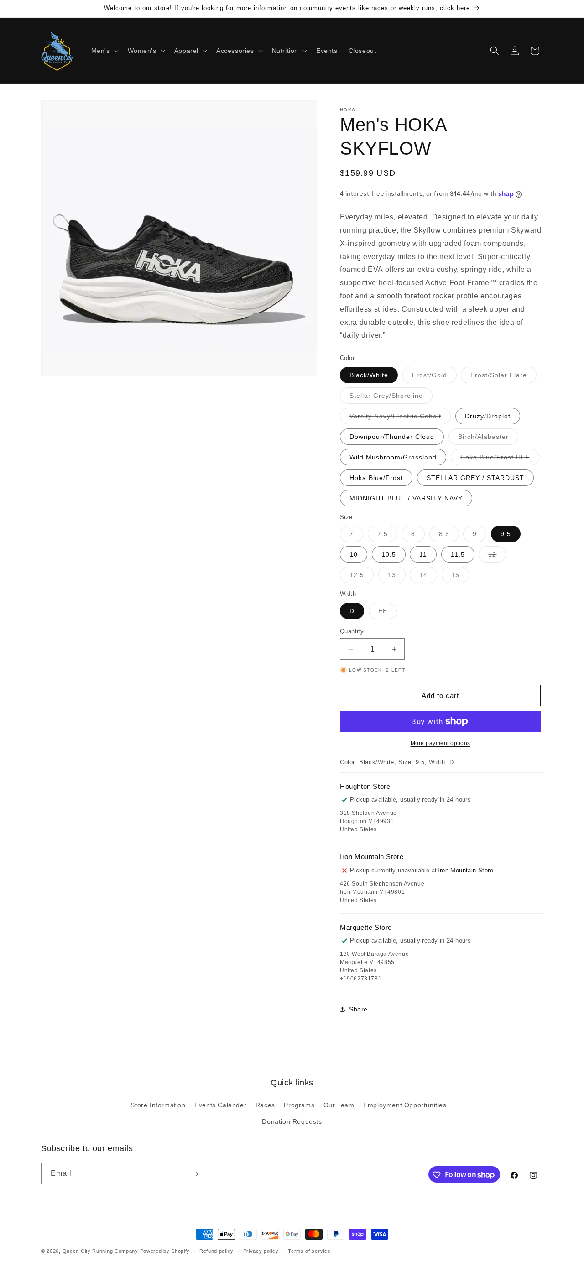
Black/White (368, 375)
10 (353, 554)
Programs (299, 1105)
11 (423, 554)
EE (387, 613)
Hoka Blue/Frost (376, 477)
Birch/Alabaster (488, 439)
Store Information (157, 1105)
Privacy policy (261, 1250)
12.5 (361, 577)
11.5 (458, 554)
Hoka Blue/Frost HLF (499, 459)
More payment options (440, 743)
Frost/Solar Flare (503, 377)
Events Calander (220, 1105)
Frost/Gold (434, 377)
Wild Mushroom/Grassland (393, 457)
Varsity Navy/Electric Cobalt (400, 418)
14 (428, 577)
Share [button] (358, 1009)
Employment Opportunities (404, 1105)
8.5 (449, 536)
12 (497, 556)
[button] (104, 50)
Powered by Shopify (165, 1251)
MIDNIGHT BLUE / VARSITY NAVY (406, 498)
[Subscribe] (195, 1174)
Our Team (339, 1105)
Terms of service (309, 1250)
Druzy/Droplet (488, 416)
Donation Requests (292, 1121)
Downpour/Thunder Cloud (391, 436)
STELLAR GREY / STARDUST (475, 477)
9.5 (506, 533)
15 (460, 577)
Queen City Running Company (100, 1251)
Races (265, 1105)
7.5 (387, 536)
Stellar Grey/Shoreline (391, 397)
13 (397, 577)
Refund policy (216, 1250)
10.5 (388, 554)
